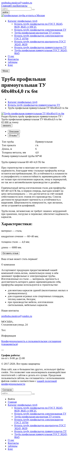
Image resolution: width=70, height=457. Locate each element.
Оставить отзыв (10, 253)
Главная (5, 5)
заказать (7, 125)
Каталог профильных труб (22, 21)
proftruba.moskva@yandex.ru (16, 2)
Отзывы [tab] (13, 135)
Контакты (21, 5)
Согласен (7, 390)
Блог (10, 65)
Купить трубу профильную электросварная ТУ (40, 29)
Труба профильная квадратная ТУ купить (37, 32)
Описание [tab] (14, 131)
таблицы (12, 62)
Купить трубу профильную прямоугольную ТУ (40, 47)
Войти (11, 399)
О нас (13, 5)
